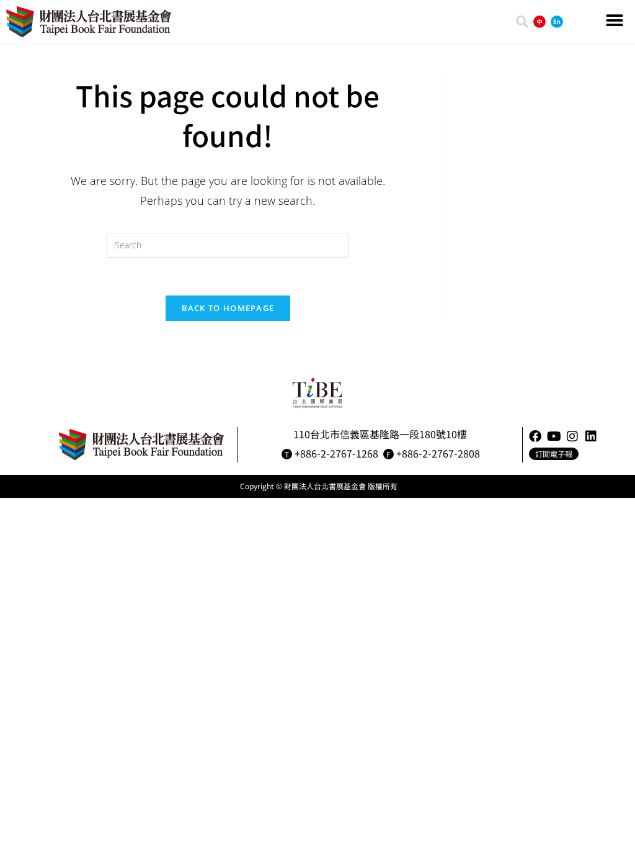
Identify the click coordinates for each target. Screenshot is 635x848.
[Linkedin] (591, 436)
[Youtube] (554, 436)
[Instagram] (572, 436)
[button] (615, 20)
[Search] (522, 21)
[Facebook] (535, 436)
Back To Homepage (228, 307)
